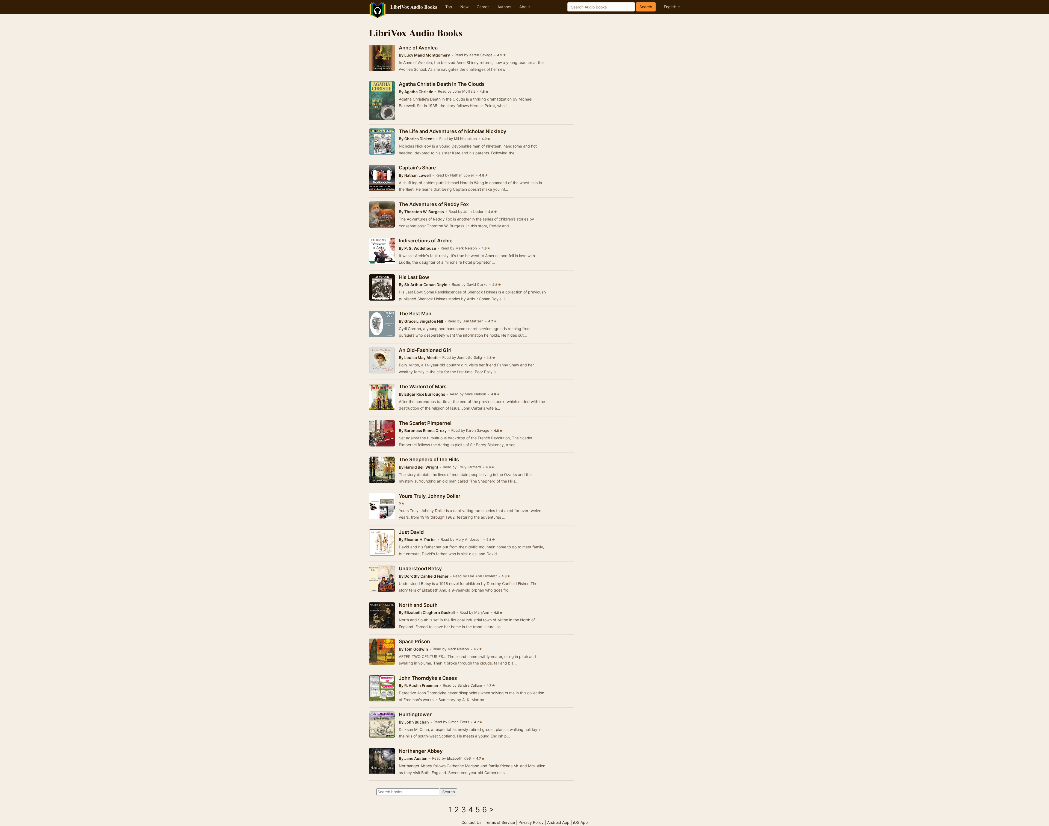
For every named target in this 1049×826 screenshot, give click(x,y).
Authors (504, 6)
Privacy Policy (531, 822)
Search (646, 6)
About (524, 6)
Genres (483, 6)
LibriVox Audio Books (413, 6)
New (464, 6)
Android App (558, 822)
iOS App (580, 822)
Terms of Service (500, 822)
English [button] (670, 6)
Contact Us (471, 822)
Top (448, 6)
